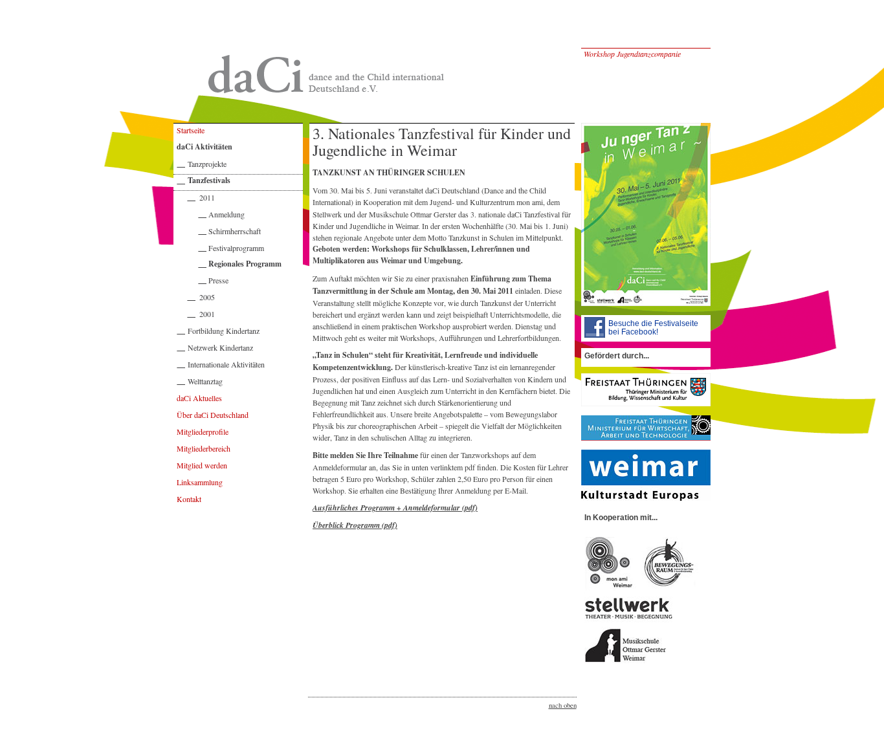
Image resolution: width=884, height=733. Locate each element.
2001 (207, 314)
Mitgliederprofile (202, 431)
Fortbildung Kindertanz (224, 330)
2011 (207, 197)
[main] (238, 410)
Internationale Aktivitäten (226, 364)
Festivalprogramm (236, 248)
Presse (218, 280)
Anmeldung (226, 214)
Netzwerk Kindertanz (220, 347)
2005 (207, 297)
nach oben (563, 705)
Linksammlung (200, 482)
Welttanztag (205, 381)
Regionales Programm (245, 263)
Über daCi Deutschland (213, 415)
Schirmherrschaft (234, 231)
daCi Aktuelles (199, 398)
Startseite (190, 130)
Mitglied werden (202, 465)
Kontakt (189, 499)
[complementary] (510, 410)
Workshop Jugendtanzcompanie (632, 54)
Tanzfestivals (209, 180)
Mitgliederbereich (203, 448)
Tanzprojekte (207, 164)
